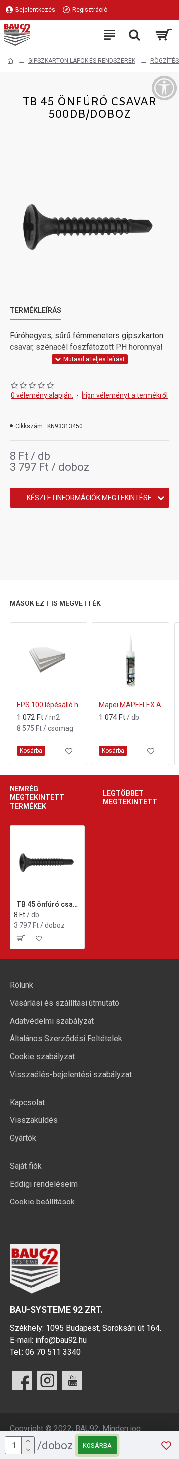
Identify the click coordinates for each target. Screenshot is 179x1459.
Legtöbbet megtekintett (130, 797)
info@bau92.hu (61, 1340)
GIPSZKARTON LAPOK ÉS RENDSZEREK (81, 60)
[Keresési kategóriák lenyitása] (134, 35)
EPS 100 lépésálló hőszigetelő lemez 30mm (50, 705)
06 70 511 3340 (53, 1352)
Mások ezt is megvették (55, 603)
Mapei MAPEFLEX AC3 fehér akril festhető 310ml (132, 705)
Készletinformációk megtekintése (89, 498)
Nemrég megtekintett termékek (37, 797)
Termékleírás (35, 310)
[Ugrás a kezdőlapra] (10, 61)
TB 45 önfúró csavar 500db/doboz (48, 904)
